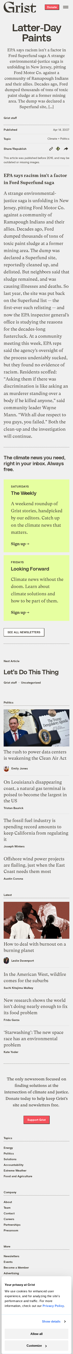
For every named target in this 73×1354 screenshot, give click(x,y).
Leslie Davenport (22, 960)
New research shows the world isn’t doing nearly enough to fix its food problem (36, 1006)
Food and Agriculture (18, 1176)
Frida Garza (11, 1020)
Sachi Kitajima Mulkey (18, 987)
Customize (34, 1345)
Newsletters (11, 1256)
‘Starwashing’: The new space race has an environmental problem (33, 1039)
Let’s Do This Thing (31, 671)
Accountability (14, 1164)
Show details (51, 1321)
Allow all (36, 1334)
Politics (9, 1153)
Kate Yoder (11, 1052)
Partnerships (12, 1224)
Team (7, 1207)
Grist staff (10, 118)
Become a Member (16, 1267)
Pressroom (11, 1230)
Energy (8, 1147)
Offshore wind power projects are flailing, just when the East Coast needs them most (34, 865)
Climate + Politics (58, 138)
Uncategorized (31, 682)
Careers (9, 1219)
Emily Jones (19, 768)
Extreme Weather (15, 1170)
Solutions (10, 1159)
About (8, 1202)
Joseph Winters (14, 846)
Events (8, 1261)
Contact (9, 1213)
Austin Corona (13, 878)
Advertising (11, 1273)
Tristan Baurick (14, 808)
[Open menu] (65, 7)
